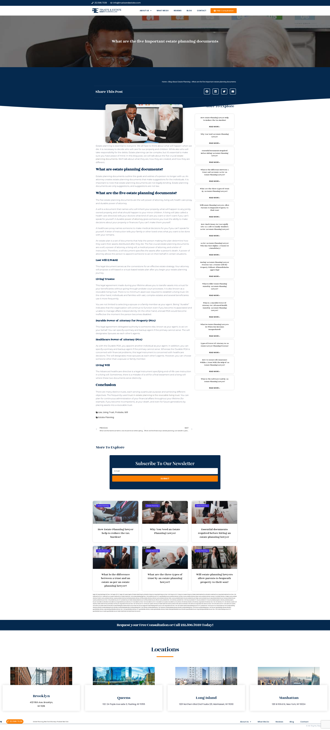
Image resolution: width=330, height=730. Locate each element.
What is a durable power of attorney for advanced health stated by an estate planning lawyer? (214, 307)
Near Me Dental (127, 611)
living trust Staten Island (193, 594)
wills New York (173, 605)
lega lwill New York (107, 594)
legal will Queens (124, 594)
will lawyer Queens (148, 603)
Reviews (178, 10)
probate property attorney (218, 600)
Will (126, 412)
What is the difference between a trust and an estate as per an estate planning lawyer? (215, 172)
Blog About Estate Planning (179, 82)
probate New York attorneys (170, 600)
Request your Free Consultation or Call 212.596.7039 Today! (165, 625)
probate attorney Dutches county (178, 596)
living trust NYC (174, 594)
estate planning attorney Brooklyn (174, 607)
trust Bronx (178, 602)
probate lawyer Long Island (208, 598)
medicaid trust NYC (97, 596)
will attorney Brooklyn (186, 602)
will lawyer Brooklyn (109, 603)
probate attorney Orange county (224, 596)
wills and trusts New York (207, 603)
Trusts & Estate (110, 9)
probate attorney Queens (111, 598)
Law (100, 412)
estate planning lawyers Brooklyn (110, 607)
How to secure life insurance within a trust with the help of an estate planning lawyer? (214, 362)
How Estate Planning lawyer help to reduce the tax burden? (215, 119)
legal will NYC (116, 594)
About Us (144, 10)
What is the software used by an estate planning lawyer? (214, 380)
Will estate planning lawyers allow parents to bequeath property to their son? (214, 208)
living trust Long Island (154, 594)
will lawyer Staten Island (159, 603)
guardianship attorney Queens (146, 609)
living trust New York (165, 594)
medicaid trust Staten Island (121, 596)
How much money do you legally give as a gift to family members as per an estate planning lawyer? (214, 227)
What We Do (163, 10)
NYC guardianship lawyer (163, 596)
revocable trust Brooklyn (103, 602)
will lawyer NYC (140, 603)
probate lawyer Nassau (221, 598)
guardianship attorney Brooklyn (223, 607)
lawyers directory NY (127, 602)
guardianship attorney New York (117, 609)
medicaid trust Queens (108, 596)
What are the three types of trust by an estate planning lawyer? (214, 190)
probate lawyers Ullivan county (155, 600)
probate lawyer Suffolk (141, 600)
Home (164, 82)
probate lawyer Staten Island (128, 600)
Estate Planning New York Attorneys (45, 722)
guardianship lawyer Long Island (194, 609)
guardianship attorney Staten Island (162, 609)
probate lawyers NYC (115, 600)
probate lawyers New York (103, 600)
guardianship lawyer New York (209, 609)
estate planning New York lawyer (190, 607)
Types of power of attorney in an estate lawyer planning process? (215, 344)
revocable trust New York (139, 602)
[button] (207, 91)
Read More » (214, 127)
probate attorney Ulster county (167, 598)
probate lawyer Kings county (195, 598)
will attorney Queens (230, 602)
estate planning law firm (108, 12)
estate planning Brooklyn (124, 607)
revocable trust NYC (151, 602)
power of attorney (134, 219)
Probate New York (62, 722)
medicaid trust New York (230, 594)
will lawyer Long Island (119, 603)
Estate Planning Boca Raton (120, 605)
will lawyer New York (130, 603)
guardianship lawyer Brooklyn (179, 609)
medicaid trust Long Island (217, 594)
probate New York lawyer (183, 600)
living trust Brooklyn (144, 594)
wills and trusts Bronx (171, 603)
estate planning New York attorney (139, 607)
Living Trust (108, 412)
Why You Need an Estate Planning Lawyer (215, 135)
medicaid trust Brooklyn (205, 594)
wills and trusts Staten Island (100, 605)
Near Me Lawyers (136, 611)
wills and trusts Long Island (194, 603)
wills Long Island (166, 605)
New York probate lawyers (150, 596)
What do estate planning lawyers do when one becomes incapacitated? (214, 327)
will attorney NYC (220, 602)
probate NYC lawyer (195, 600)
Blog (189, 10)
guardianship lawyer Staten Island (115, 611)
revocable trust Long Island (115, 602)
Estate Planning (106, 417)
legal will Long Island (98, 594)
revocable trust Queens (162, 602)
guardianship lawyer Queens (100, 611)
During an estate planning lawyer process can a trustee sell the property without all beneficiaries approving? (214, 266)
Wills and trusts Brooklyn (182, 603)
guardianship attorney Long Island (101, 609)
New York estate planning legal (135, 596)
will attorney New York (209, 602)
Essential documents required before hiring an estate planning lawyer (214, 153)
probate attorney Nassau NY (209, 596)
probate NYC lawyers (206, 600)
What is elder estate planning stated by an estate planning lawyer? (214, 286)
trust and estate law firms (220, 605)
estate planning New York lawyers (207, 607)
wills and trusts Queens (229, 603)
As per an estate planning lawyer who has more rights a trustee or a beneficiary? (214, 246)
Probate (119, 412)
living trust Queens (182, 594)
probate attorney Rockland (124, 598)
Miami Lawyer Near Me (132, 605)
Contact (201, 10)
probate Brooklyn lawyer (181, 598)
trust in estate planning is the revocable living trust (154, 395)
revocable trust (172, 602)
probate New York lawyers (207, 605)
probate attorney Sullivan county (151, 598)
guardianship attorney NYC (132, 609)
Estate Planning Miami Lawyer (154, 605)
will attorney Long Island (198, 602)
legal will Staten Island (133, 594)
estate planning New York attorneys (157, 607)
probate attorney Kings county (194, 596)
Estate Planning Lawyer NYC (224, 609)
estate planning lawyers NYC (193, 605)
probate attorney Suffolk (137, 598)
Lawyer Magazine (142, 605)
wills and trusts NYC (219, 603)
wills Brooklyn (110, 605)
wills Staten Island (182, 605)
